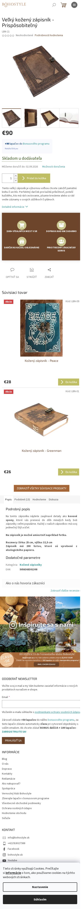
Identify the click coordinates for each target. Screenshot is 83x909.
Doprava (7, 769)
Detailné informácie (13, 207)
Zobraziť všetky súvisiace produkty (41, 488)
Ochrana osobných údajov (17, 808)
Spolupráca (8, 788)
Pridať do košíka (36, 178)
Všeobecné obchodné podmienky (21, 803)
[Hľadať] (54, 5)
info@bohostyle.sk (19, 838)
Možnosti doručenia (53, 167)
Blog (4, 759)
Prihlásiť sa (13, 740)
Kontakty (7, 774)
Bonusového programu (36, 144)
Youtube (12, 860)
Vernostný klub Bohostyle (16, 794)
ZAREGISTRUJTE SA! (14, 732)
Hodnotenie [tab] (39, 500)
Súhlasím (40, 899)
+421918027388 (16, 843)
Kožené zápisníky (31, 565)
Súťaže (6, 818)
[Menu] (74, 5)
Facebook (13, 849)
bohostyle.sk (15, 855)
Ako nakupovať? (11, 784)
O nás (5, 764)
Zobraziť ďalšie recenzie (65, 591)
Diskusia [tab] (53, 500)
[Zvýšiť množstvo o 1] (16, 176)
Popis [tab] (8, 500)
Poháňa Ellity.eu (11, 148)
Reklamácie (8, 779)
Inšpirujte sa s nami (46, 624)
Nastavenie (40, 887)
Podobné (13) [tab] (22, 500)
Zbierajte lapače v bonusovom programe (25, 798)
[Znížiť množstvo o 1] (16, 180)
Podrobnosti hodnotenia (49, 35)
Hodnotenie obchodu (14, 813)
